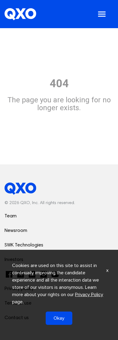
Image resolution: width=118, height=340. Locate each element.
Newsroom (16, 230)
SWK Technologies (24, 245)
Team (11, 216)
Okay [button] (59, 318)
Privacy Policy (89, 295)
